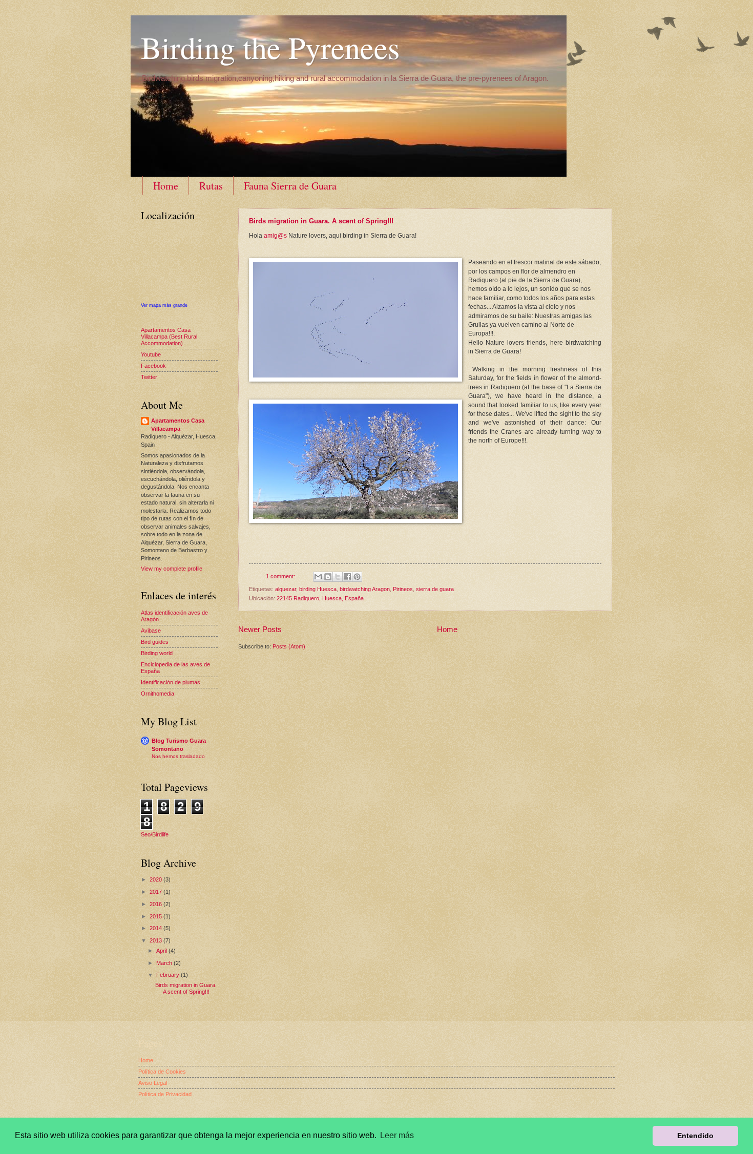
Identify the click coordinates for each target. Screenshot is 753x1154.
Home (165, 186)
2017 (156, 892)
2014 (156, 928)
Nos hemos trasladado (178, 756)
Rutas (211, 186)
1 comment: (281, 576)
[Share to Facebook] (347, 577)
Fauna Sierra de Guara (290, 186)
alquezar (285, 589)
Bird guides (155, 642)
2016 (156, 904)
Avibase (151, 630)
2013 (156, 940)
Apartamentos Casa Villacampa (177, 424)
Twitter (149, 377)
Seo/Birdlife (155, 834)
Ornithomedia (157, 693)
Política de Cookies (162, 1071)
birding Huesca (318, 589)
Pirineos (403, 589)
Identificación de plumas (170, 682)
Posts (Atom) (289, 646)
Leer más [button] (397, 1135)
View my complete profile (171, 568)
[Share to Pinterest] (357, 577)
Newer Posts (260, 629)
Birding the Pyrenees (270, 47)
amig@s (275, 236)
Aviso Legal (152, 1083)
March (165, 963)
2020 (156, 879)
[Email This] (318, 577)
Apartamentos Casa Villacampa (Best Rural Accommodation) (169, 337)
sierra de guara (435, 589)
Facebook (153, 366)
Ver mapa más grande (164, 305)
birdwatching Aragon (365, 589)
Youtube (151, 354)
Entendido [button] (695, 1135)
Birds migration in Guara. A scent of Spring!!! (321, 221)
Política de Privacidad (165, 1094)
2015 (156, 916)
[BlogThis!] (328, 577)
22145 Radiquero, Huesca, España (320, 598)
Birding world (157, 653)
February (168, 975)
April (162, 951)
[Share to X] (337, 577)
